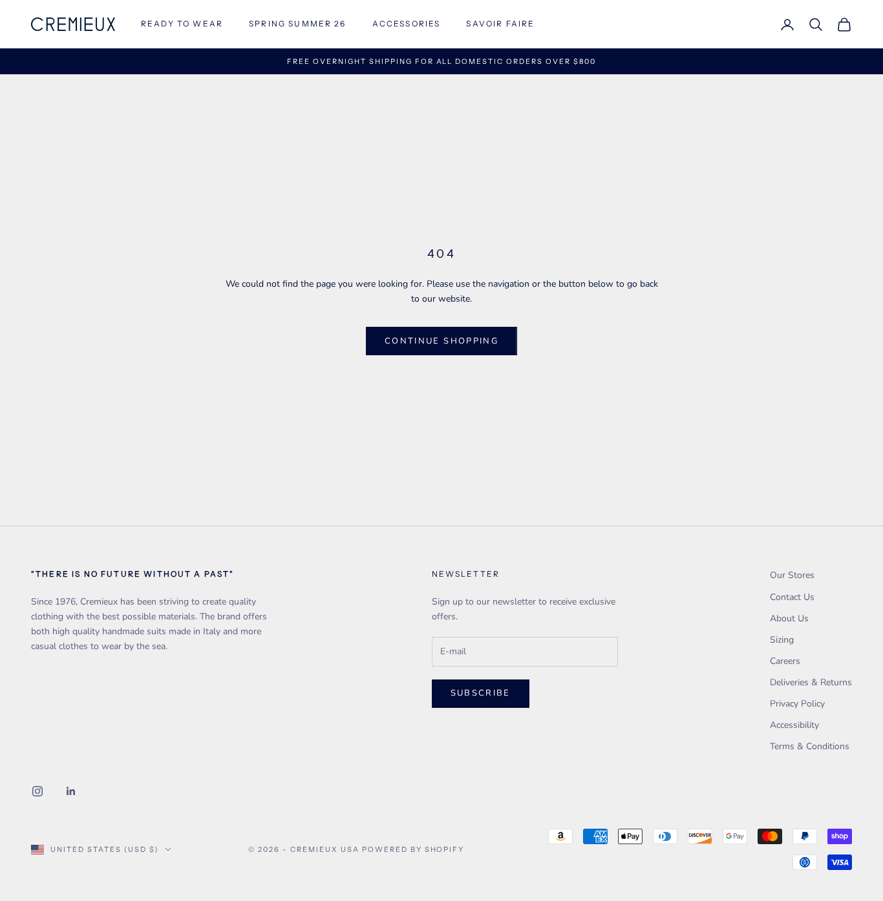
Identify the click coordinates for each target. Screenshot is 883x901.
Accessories (406, 23)
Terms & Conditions (809, 746)
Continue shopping (441, 341)
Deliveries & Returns (811, 682)
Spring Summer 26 (297, 23)
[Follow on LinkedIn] (71, 791)
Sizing (782, 640)
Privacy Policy (797, 704)
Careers (785, 661)
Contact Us (792, 597)
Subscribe (481, 693)
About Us (789, 618)
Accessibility (794, 725)
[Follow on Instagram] (37, 791)
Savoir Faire (500, 23)
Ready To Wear (182, 23)
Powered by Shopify (413, 849)
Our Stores (792, 575)
